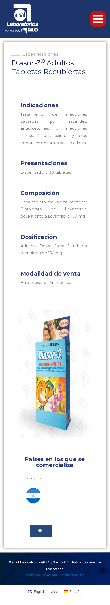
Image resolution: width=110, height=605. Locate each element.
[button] (41, 530)
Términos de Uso (72, 575)
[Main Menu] (98, 19)
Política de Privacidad (41, 575)
